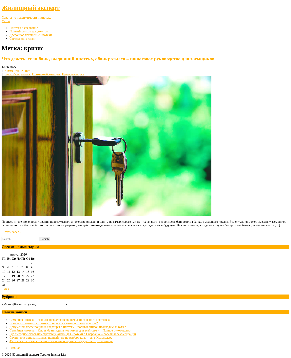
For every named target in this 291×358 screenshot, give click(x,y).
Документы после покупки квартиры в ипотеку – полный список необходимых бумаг (68, 327)
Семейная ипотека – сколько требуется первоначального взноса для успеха (60, 319)
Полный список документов (29, 31)
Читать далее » (11, 232)
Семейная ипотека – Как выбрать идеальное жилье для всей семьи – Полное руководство (70, 330)
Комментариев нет (17, 70)
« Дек (5, 289)
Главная (15, 347)
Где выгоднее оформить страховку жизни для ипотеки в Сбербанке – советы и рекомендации (73, 334)
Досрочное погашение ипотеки (31, 35)
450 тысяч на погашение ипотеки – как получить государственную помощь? (61, 341)
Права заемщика (73, 74)
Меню (6, 21)
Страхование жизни (23, 38)
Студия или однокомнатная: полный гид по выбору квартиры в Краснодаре (61, 337)
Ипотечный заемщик (46, 74)
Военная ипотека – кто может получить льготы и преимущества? (54, 323)
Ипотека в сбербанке (24, 27)
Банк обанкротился (17, 74)
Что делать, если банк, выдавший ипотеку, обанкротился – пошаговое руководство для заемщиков (108, 58)
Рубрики (7, 304)
